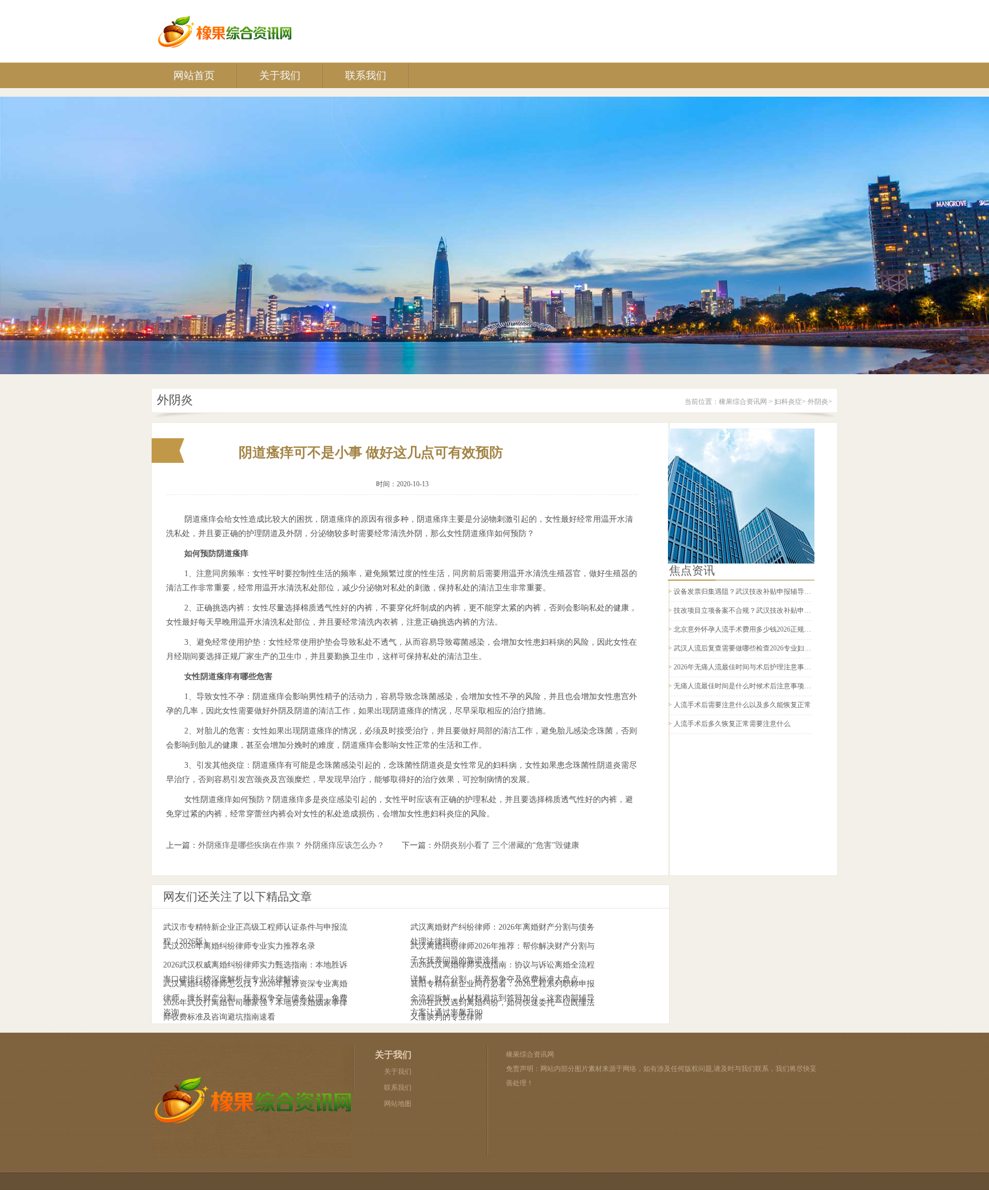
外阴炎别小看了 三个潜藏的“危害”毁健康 (506, 845)
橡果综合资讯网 (743, 402)
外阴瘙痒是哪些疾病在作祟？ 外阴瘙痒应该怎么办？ (291, 845)
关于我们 (279, 75)
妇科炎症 (788, 402)
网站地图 (398, 1104)
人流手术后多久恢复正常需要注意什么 (732, 724)
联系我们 (365, 75)
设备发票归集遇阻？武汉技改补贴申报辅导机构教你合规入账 (766, 592)
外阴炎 (818, 402)
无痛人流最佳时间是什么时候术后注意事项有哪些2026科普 (763, 686)
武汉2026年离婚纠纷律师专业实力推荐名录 (239, 946)
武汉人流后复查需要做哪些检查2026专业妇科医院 (749, 648)
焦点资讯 (692, 570)
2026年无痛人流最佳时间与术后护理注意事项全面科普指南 (763, 667)
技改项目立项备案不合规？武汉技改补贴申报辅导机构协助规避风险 (777, 610)
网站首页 (194, 75)
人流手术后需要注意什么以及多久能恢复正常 (742, 705)
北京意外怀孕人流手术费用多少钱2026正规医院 (746, 629)
